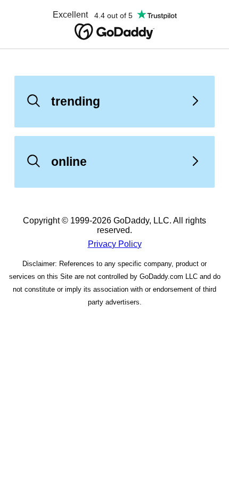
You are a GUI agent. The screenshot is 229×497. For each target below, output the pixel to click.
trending (75, 101)
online (69, 162)
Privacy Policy (115, 243)
